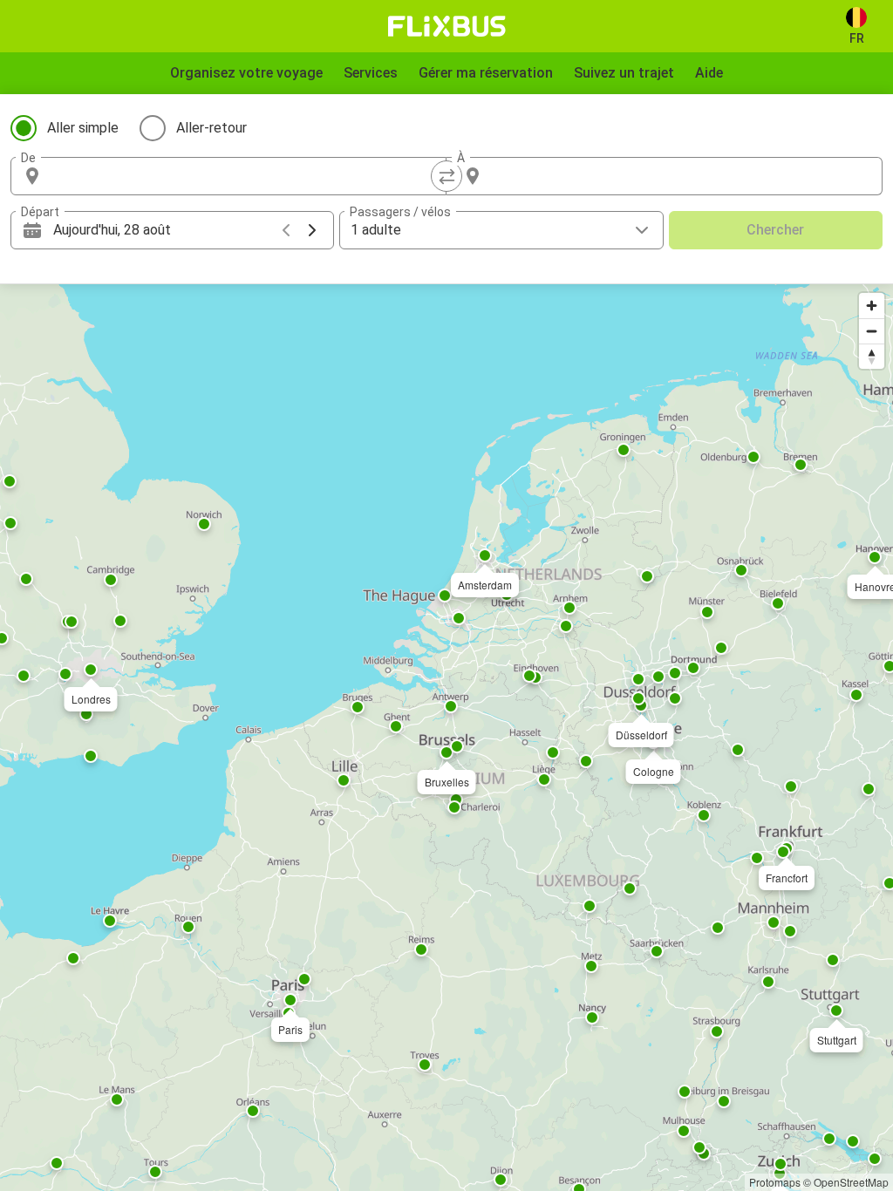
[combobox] (244, 176)
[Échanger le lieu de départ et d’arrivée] (446, 176)
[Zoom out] (871, 331)
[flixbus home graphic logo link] (447, 26)
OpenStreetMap (851, 1181)
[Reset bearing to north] (871, 356)
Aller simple (83, 127)
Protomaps (775, 1181)
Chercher (775, 229)
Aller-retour (211, 127)
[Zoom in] (871, 305)
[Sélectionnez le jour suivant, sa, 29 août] (312, 230)
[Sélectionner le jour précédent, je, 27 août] (286, 230)
